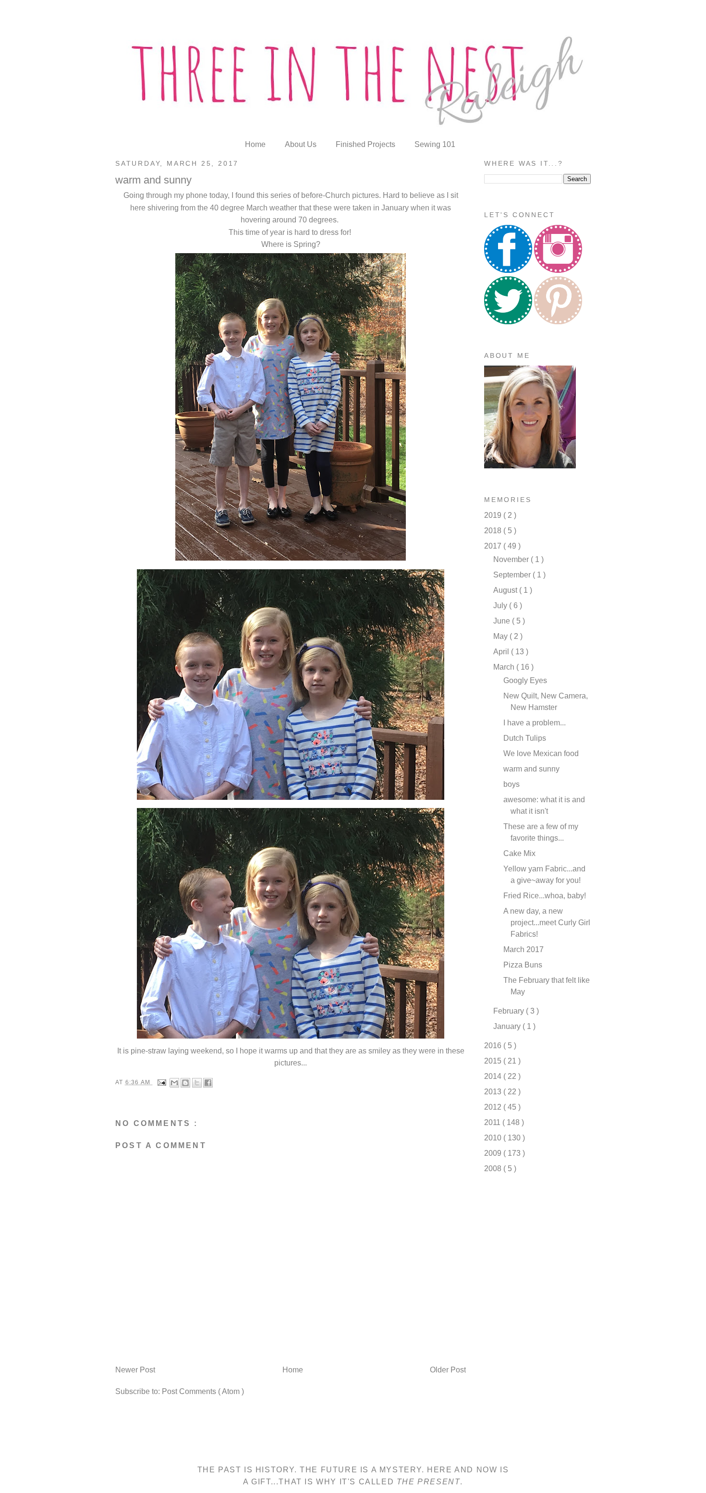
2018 (493, 530)
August (506, 590)
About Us (301, 144)
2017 (493, 546)
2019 (493, 515)
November (512, 559)
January (508, 1026)
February (509, 1011)
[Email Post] (161, 1082)
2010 (493, 1138)
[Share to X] (197, 1083)
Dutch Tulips (524, 738)
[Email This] (174, 1083)
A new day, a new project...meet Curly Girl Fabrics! (546, 922)
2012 (493, 1107)
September (513, 575)
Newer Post (135, 1370)
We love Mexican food (541, 753)
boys (511, 784)
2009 (493, 1153)
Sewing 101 (434, 144)
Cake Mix (519, 853)
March (504, 667)
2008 (493, 1168)
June (502, 621)
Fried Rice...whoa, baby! (544, 896)
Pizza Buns (522, 965)
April (502, 652)
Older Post (448, 1370)
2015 (493, 1061)
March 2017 (523, 949)
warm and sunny (531, 769)
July (501, 605)
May (501, 636)
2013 (493, 1092)
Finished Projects (366, 144)
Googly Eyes (525, 680)
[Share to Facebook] (208, 1083)
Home (256, 144)
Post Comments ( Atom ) (203, 1391)
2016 (493, 1045)
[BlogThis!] (185, 1083)
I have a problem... (534, 723)
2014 (493, 1076)
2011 (493, 1122)
